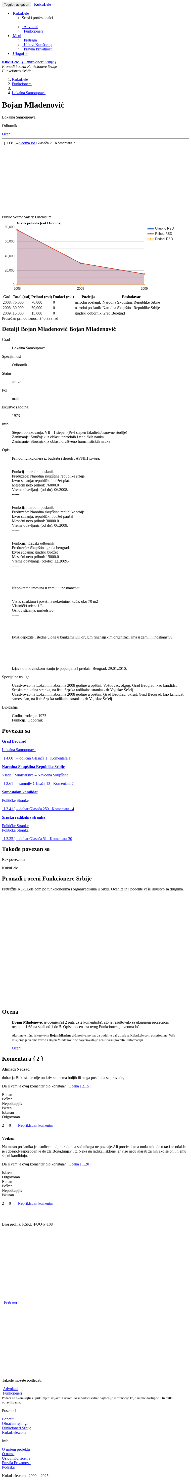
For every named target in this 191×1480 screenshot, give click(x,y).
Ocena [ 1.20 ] (80, 1164)
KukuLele (20, 13)
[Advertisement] (95, 180)
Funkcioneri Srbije (16, 1428)
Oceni (6, 134)
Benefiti (8, 1419)
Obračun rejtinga (15, 1423)
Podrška (8, 1467)
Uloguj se (20, 53)
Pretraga (29, 40)
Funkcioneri (32, 31)
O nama (8, 1454)
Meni (16, 36)
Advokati (30, 27)
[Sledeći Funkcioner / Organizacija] (8, 1215)
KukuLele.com (14, 1432)
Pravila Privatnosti (37, 49)
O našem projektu (16, 1449)
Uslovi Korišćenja (37, 44)
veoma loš (27, 143)
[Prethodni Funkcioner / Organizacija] (4, 1215)
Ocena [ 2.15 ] (80, 1086)
